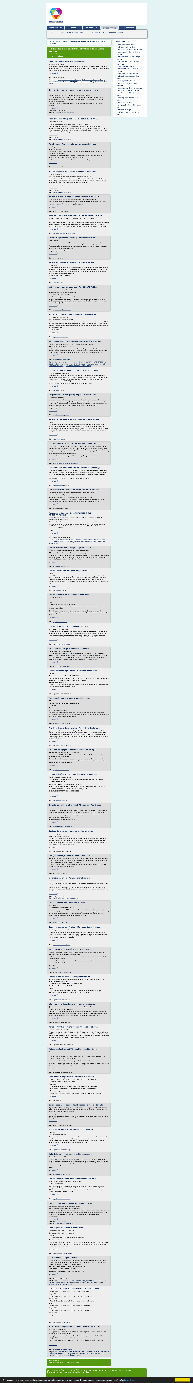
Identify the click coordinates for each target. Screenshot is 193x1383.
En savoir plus (129, 1380)
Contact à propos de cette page (120, 1370)
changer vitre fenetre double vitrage (69, 80)
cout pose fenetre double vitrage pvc (129, 106)
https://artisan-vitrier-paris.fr (61, 485)
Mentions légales (60, 1370)
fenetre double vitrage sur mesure (130, 88)
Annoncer (112, 32)
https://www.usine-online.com (62, 1322)
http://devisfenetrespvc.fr (60, 337)
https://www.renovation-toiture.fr (63, 1253)
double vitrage (109, 28)
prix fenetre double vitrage (127, 47)
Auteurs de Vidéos (79, 32)
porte (73, 28)
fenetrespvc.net (58, 258)
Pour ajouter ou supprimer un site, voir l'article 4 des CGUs (68, 1372)
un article (102, 32)
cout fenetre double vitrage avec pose (129, 94)
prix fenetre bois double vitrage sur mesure (128, 58)
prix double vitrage (124, 110)
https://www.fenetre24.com (61, 1174)
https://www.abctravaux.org (61, 1149)
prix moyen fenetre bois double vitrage (128, 53)
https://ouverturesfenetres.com (62, 972)
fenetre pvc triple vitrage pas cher (129, 90)
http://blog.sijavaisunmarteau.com (63, 1223)
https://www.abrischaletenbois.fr (63, 1349)
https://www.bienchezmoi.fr (61, 1000)
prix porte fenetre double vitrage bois (64, 1353)
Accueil (52, 32)
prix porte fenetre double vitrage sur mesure (128, 63)
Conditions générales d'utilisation (79, 1370)
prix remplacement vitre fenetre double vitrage (73, 362)
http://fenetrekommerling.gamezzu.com (65, 463)
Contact (121, 32)
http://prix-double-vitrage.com (62, 139)
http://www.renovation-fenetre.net (63, 112)
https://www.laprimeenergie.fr (62, 566)
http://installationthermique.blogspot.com (66, 898)
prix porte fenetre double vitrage (68, 1355)
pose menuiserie (128, 28)
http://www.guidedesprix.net (61, 359)
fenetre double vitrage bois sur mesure (128, 84)
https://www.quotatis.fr (60, 800)
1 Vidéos (60, 56)
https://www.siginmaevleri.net (62, 310)
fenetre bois (91, 28)
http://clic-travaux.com (60, 622)
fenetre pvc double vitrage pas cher (128, 99)
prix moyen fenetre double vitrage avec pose (76, 364)
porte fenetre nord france (126, 45)
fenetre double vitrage (125, 102)
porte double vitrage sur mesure (129, 73)
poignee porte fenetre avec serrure (98, 1351)
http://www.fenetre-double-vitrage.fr (64, 233)
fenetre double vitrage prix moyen (130, 49)
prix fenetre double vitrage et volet (91, 1282)
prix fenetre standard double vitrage (78, 366)
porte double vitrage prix (126, 66)
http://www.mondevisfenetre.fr (62, 826)
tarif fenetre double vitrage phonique (93, 80)
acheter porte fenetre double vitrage (60, 1284)
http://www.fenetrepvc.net (61, 415)
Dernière (76, 1362)
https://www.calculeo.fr (60, 439)
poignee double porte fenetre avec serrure (72, 1351)
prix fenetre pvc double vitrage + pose (129, 113)
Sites (69, 32)
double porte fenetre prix (126, 81)
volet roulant (55, 28)
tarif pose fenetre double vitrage (59, 82)
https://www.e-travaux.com (61, 1199)
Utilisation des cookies (100, 1370)
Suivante (69, 1362)
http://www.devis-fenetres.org (62, 644)
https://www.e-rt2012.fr (60, 922)
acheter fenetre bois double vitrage (67, 1282)
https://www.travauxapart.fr (61, 723)
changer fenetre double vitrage (82, 82)
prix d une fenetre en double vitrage (73, 1280)
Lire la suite (53, 73)
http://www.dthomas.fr (60, 390)
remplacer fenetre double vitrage (62, 542)
